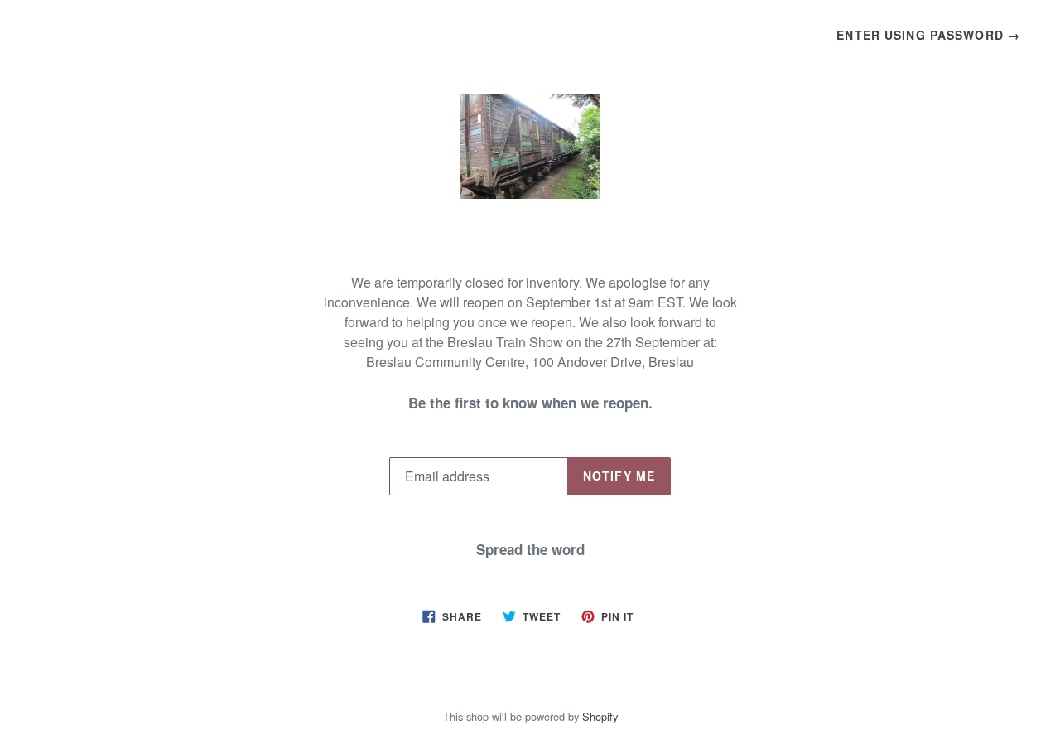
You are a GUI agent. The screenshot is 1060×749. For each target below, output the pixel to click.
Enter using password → (928, 35)
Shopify (600, 716)
